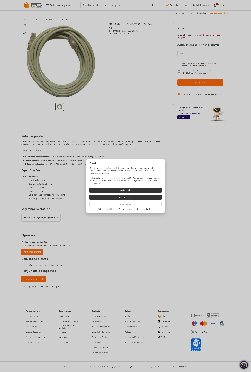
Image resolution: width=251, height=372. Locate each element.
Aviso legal (148, 209)
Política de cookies (106, 209)
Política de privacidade (129, 209)
